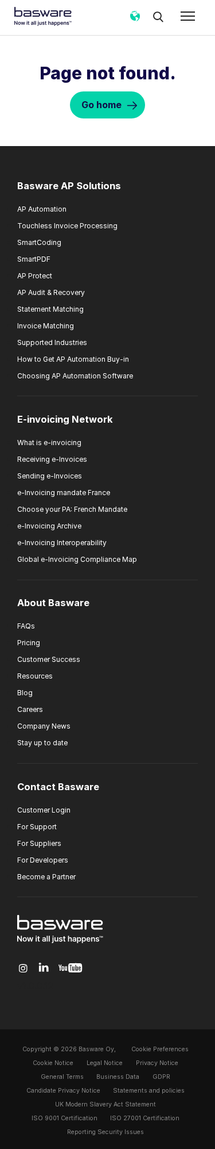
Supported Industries (52, 342)
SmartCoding (39, 242)
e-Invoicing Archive (49, 526)
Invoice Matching (45, 325)
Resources (35, 676)
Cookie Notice (53, 1063)
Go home (101, 104)
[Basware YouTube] (70, 968)
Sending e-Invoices (49, 476)
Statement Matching (50, 309)
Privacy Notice (157, 1063)
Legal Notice (105, 1063)
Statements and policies (149, 1090)
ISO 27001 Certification (144, 1118)
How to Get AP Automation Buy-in (73, 359)
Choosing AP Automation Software (75, 375)
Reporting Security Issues (105, 1132)
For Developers (42, 860)
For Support (37, 826)
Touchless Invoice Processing (67, 225)
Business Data (117, 1077)
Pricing (28, 642)
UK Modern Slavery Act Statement (105, 1104)
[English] (134, 20)
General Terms (62, 1077)
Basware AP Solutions (69, 186)
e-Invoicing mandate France (63, 492)
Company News (44, 726)
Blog (25, 692)
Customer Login (44, 810)
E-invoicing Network (65, 419)
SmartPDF (33, 259)
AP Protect (34, 275)
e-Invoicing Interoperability (62, 542)
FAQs (26, 626)
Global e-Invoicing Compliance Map (77, 559)
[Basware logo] (60, 943)
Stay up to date (42, 742)
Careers (30, 709)
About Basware (53, 603)
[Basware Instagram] (23, 968)
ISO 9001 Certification (64, 1118)
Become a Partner (46, 876)
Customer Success (48, 659)
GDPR (161, 1077)
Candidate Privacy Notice (63, 1090)
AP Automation (42, 209)
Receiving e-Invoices (52, 459)
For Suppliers (39, 843)
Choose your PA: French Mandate (72, 509)
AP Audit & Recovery (51, 292)
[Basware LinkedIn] (44, 968)
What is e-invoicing (49, 442)
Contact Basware (58, 786)
